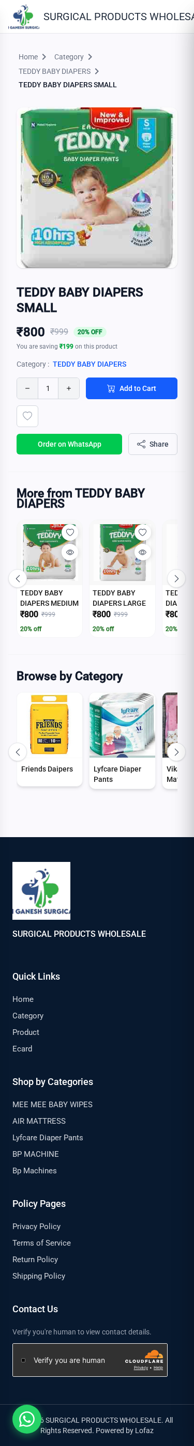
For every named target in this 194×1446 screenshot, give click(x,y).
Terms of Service (41, 1243)
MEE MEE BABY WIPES (52, 1104)
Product (25, 1032)
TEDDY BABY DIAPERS (89, 364)
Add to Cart (138, 388)
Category (27, 1015)
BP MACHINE (35, 1154)
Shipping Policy (38, 1276)
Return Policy (35, 1259)
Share (159, 444)
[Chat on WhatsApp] (26, 1419)
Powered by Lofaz (125, 1430)
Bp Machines (34, 1170)
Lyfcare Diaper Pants (47, 1137)
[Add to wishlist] (27, 416)
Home (23, 999)
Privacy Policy (36, 1226)
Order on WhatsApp (69, 444)
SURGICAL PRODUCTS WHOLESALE (79, 934)
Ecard (22, 1049)
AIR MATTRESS (39, 1121)
